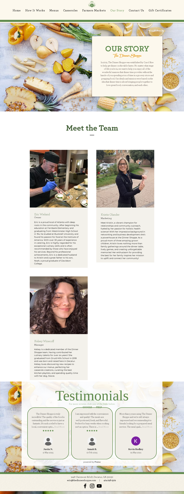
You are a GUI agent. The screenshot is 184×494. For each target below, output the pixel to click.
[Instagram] (92, 486)
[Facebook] (85, 486)
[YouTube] (99, 486)
